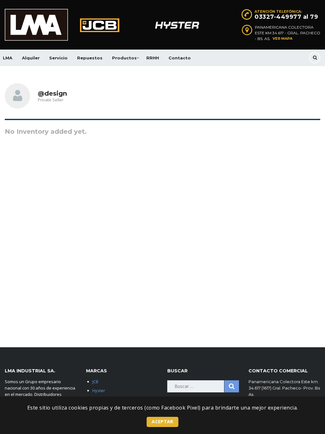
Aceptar (162, 421)
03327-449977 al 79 (286, 16)
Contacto (180, 57)
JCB (95, 381)
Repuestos (90, 57)
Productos (124, 57)
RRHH (152, 57)
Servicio (58, 57)
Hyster (98, 390)
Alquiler (31, 57)
